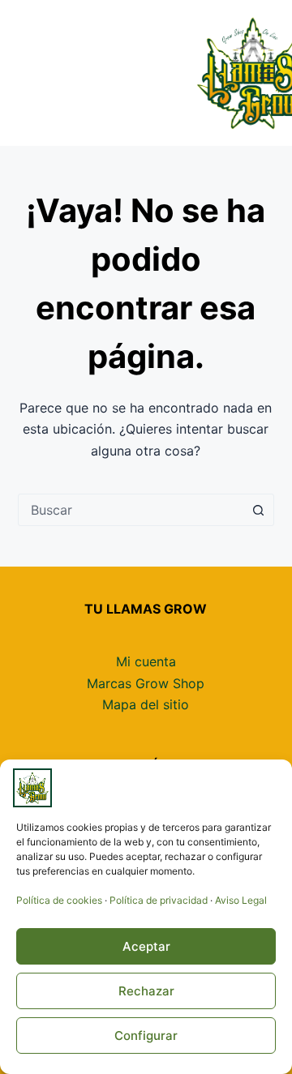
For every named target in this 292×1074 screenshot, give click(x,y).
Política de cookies (59, 900)
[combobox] (131, 510)
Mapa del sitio (145, 704)
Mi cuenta (146, 661)
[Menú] (267, 73)
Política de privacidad (159, 900)
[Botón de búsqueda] (258, 509)
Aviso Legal (241, 900)
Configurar (146, 1035)
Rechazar (146, 991)
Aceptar (146, 946)
